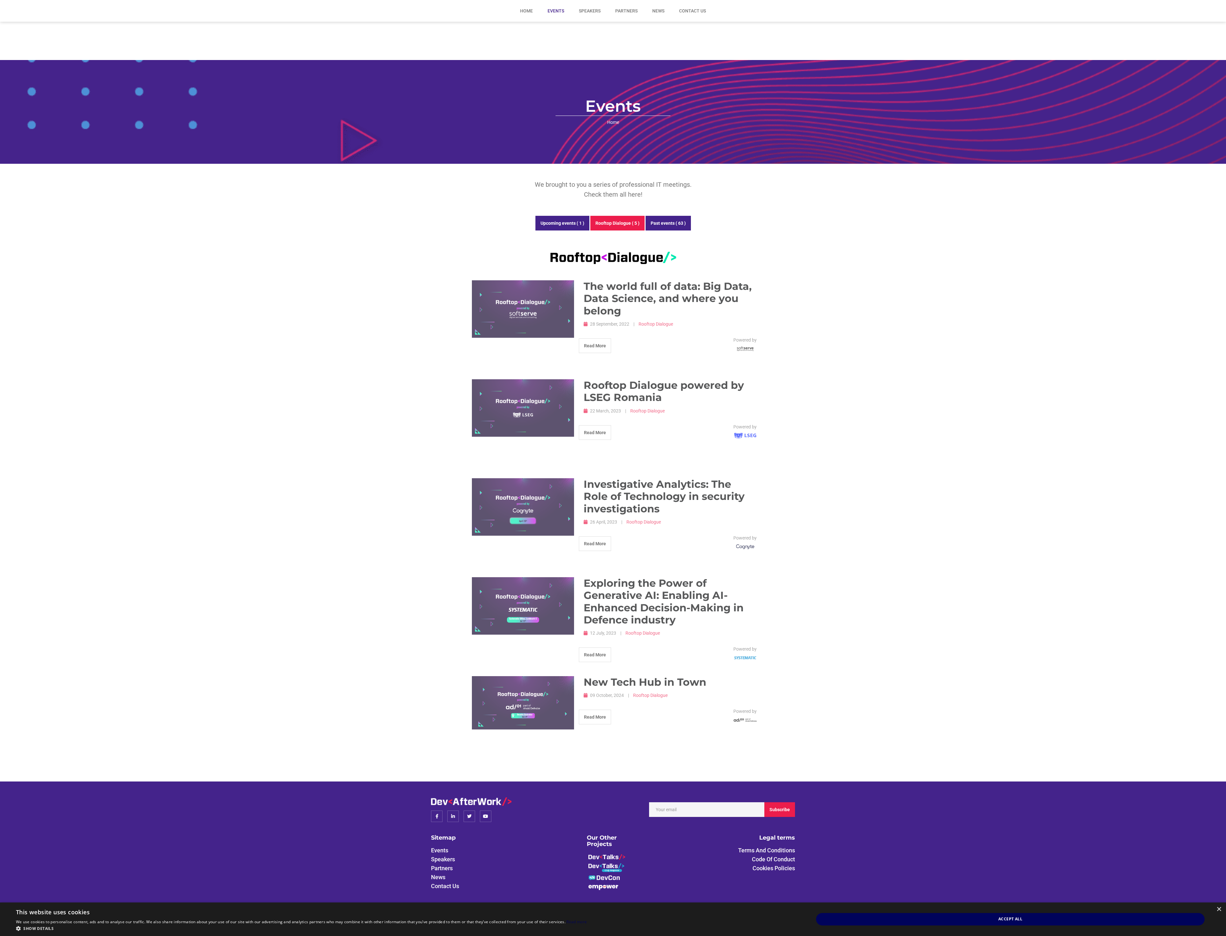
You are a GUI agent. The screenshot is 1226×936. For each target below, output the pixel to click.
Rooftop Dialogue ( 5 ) (617, 223)
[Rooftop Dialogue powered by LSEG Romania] (523, 408)
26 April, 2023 (603, 522)
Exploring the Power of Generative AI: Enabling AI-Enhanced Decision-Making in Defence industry (664, 601)
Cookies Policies (774, 868)
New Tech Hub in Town (645, 682)
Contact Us (692, 10)
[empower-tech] (603, 886)
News (658, 10)
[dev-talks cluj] (606, 867)
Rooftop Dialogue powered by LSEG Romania (664, 391)
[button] (301, 928)
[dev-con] (604, 877)
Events (556, 10)
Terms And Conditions (766, 850)
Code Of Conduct (773, 859)
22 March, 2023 (605, 410)
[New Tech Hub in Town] (523, 703)
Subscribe (779, 809)
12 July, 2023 (603, 633)
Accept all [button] (1010, 919)
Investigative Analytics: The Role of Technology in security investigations (664, 496)
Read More (595, 345)
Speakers (590, 10)
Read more (576, 922)
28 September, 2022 (609, 324)
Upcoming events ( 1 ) (562, 223)
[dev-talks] (607, 856)
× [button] (1218, 909)
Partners (626, 10)
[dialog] (613, 919)
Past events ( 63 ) (668, 223)
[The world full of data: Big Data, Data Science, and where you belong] (523, 309)
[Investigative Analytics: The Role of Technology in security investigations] (523, 507)
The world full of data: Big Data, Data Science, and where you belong (668, 298)
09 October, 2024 (607, 695)
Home (526, 10)
